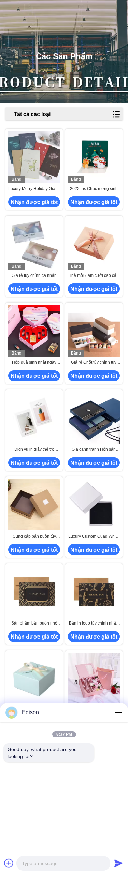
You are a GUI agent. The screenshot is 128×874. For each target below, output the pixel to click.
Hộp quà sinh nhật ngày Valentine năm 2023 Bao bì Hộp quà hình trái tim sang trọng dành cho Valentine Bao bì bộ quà (34, 362)
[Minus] (118, 712)
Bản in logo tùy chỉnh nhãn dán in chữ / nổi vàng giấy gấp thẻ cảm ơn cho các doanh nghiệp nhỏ (93, 623)
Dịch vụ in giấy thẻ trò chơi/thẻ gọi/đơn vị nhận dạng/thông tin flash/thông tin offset (34, 449)
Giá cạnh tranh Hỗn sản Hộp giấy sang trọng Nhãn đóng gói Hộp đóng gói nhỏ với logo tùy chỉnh (93, 449)
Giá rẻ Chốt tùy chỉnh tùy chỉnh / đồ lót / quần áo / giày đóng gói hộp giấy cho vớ (94, 362)
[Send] (118, 863)
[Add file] (9, 863)
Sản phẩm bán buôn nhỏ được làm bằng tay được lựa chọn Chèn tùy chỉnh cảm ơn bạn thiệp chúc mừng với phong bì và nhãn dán (34, 623)
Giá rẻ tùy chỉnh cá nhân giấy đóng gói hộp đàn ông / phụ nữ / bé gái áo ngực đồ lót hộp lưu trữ (34, 276)
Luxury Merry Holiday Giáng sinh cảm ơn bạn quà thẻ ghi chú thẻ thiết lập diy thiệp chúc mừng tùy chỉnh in (34, 189)
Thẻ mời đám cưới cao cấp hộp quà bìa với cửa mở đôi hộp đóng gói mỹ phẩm (93, 276)
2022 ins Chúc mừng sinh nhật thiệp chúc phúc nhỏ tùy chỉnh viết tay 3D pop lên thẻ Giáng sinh (94, 189)
